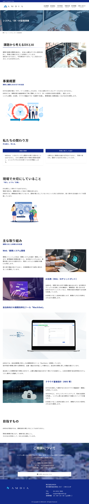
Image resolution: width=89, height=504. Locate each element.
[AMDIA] (13, 6)
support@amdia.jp (59, 493)
